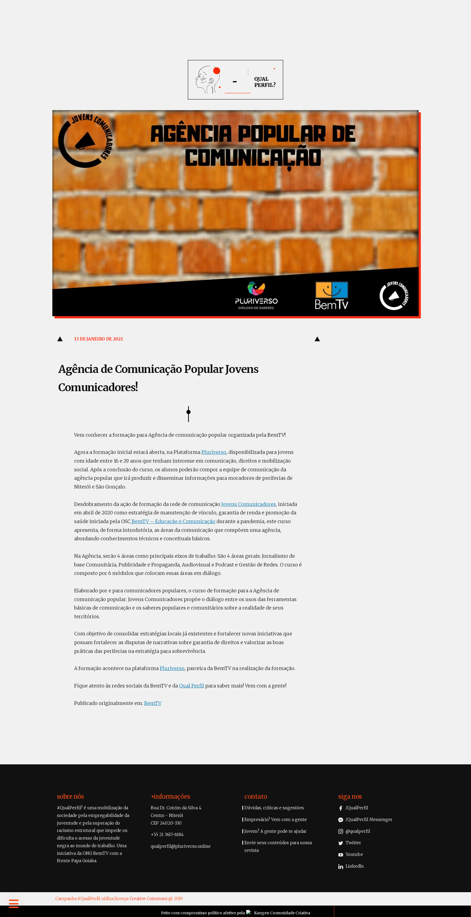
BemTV (152, 703)
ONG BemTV (95, 853)
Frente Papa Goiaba (76, 860)
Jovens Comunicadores (248, 504)
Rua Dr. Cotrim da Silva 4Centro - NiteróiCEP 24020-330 (176, 815)
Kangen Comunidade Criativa (282, 912)
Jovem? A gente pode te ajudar (275, 831)
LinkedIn (354, 866)
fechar (14, 830)
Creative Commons (148, 898)
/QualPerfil (356, 807)
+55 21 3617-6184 (167, 834)
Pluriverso (213, 452)
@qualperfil (357, 831)
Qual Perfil (191, 686)
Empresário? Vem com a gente (275, 819)
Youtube (354, 854)
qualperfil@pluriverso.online (181, 846)
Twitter (353, 842)
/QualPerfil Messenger (368, 819)
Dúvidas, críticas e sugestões (274, 807)
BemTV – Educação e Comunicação (173, 521)
